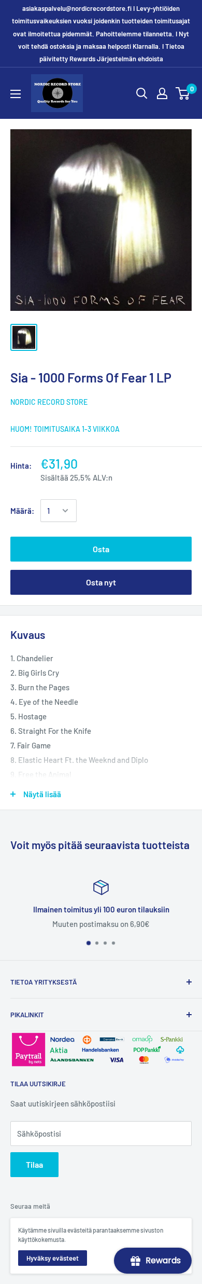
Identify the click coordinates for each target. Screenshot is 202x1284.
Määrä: (22, 510)
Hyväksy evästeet (52, 1258)
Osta (101, 549)
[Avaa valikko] (15, 94)
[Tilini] (162, 93)
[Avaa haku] (142, 93)
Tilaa (34, 1164)
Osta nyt (101, 582)
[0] (183, 93)
